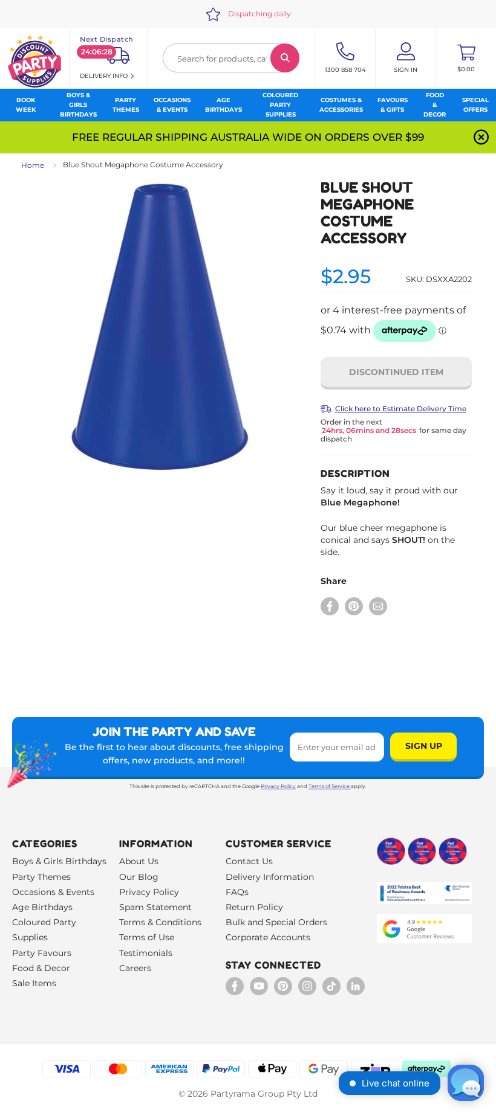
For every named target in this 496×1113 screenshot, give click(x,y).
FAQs (237, 892)
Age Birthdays (42, 907)
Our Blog (138, 876)
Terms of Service (329, 786)
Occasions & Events (53, 892)
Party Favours (41, 953)
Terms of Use (146, 937)
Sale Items (34, 983)
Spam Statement (155, 907)
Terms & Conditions (160, 922)
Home (32, 165)
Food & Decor (41, 968)
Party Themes (41, 876)
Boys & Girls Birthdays (59, 861)
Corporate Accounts (268, 937)
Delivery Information (270, 876)
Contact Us (249, 861)
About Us (138, 861)
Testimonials (145, 953)
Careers (135, 968)
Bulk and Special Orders (276, 922)
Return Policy (254, 907)
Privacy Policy (278, 786)
